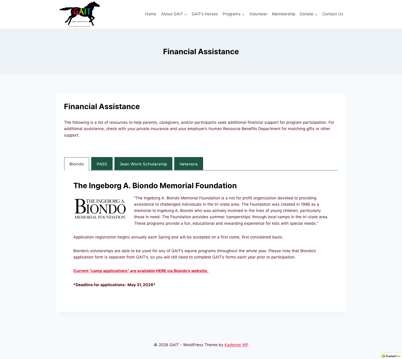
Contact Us (332, 14)
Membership (283, 14)
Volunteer (258, 14)
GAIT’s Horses (205, 14)
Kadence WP (236, 344)
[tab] (76, 164)
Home (150, 14)
